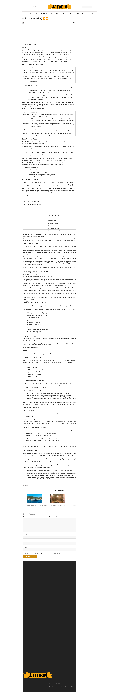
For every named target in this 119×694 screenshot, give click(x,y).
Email (24, 541)
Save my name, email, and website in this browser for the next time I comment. (43, 553)
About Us (67, 686)
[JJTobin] (60, 675)
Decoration (44, 13)
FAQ (63, 686)
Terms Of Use (51, 686)
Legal (63, 13)
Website (25, 547)
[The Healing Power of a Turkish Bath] (61, 498)
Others (46, 22)
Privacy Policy (58, 686)
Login (77, 13)
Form (51, 13)
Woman (90, 13)
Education (29, 13)
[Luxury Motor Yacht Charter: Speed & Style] (38, 498)
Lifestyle (70, 13)
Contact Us (72, 686)
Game (57, 13)
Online (84, 13)
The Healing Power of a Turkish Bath (59, 505)
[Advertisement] (49, 34)
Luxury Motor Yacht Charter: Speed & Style (37, 505)
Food (36, 13)
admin (27, 22)
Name (25, 534)
